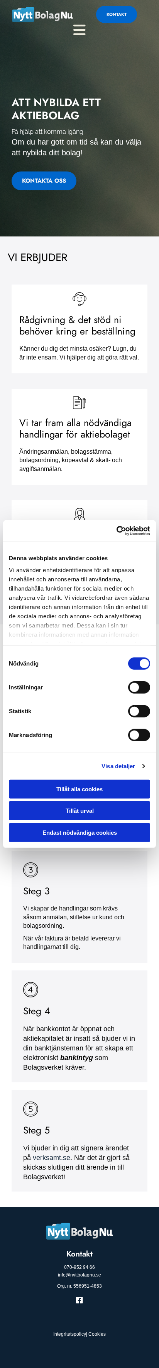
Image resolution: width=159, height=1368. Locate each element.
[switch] (139, 687)
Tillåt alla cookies (79, 789)
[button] (116, 14)
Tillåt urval (80, 810)
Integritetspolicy (69, 1334)
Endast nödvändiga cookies (79, 832)
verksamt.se (51, 1158)
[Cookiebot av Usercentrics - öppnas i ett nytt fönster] (116, 531)
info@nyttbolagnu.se (79, 1275)
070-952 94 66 (79, 1267)
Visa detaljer (118, 766)
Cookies (97, 1334)
